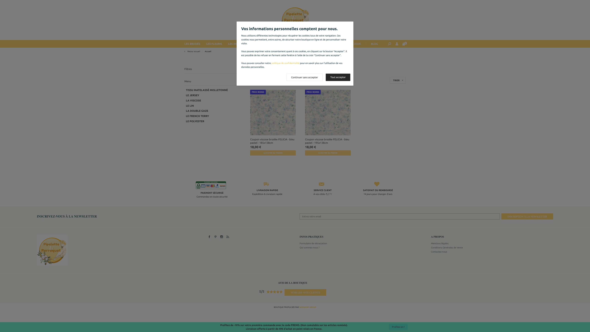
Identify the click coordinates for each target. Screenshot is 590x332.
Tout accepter (338, 77)
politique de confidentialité (285, 63)
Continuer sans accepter (304, 77)
